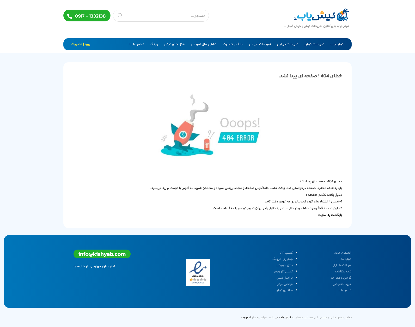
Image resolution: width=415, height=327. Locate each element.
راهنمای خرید (343, 252)
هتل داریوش (284, 265)
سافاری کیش (284, 290)
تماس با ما (136, 44)
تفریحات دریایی (287, 44)
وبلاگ (154, 44)
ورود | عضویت (81, 44)
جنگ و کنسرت (233, 44)
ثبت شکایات (343, 271)
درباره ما (346, 259)
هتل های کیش (174, 44)
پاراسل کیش (284, 277)
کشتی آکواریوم (283, 271)
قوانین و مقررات (341, 277)
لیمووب (246, 317)
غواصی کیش (284, 284)
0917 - (90, 16)
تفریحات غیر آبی (260, 44)
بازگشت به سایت (330, 215)
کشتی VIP (286, 252)
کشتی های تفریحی (204, 44)
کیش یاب (337, 44)
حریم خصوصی (342, 284)
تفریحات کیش (314, 44)
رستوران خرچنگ (282, 259)
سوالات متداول (342, 265)
